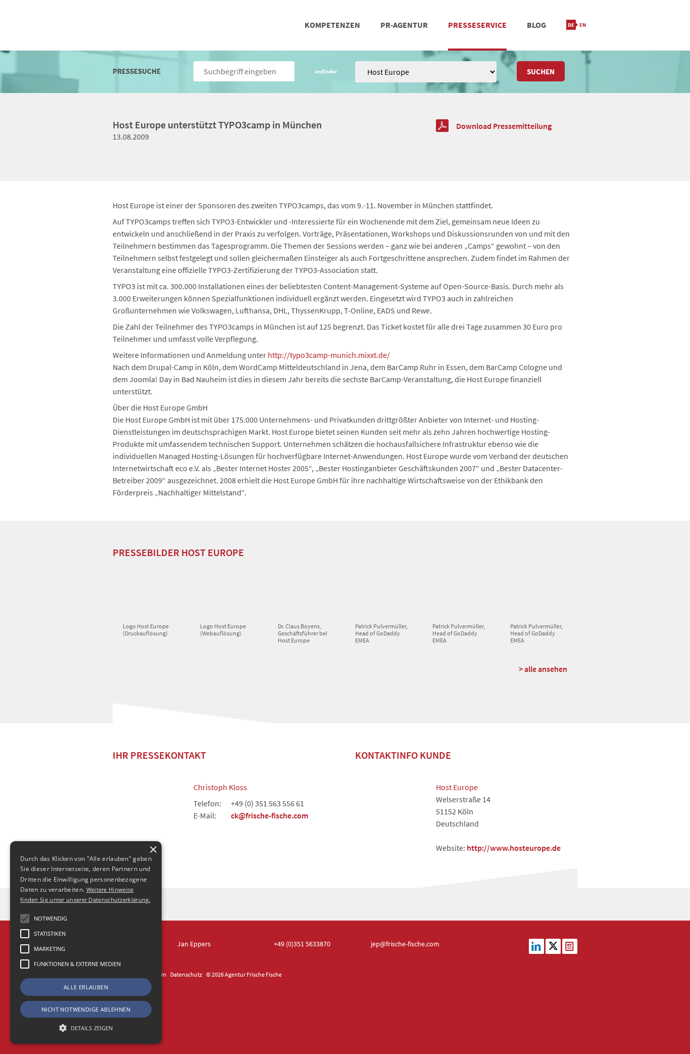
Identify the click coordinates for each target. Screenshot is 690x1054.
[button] (25, 918)
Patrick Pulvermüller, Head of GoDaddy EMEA (381, 633)
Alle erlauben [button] (86, 987)
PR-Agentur (404, 25)
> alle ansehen (543, 669)
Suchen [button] (541, 71)
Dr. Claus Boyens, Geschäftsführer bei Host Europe (302, 633)
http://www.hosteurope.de (514, 848)
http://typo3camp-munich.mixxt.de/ (329, 355)
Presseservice (477, 25)
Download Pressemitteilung (504, 126)
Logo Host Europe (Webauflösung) (223, 629)
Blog (536, 25)
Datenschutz (186, 974)
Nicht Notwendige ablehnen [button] (85, 1009)
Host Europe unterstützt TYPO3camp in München (217, 124)
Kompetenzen (332, 25)
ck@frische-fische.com (269, 815)
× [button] (153, 850)
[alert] (86, 942)
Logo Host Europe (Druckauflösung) (146, 629)
